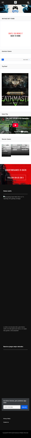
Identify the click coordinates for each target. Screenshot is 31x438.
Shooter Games (6, 139)
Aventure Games (7, 51)
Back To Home (15, 36)
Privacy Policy (6, 418)
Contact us (6, 422)
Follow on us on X (15, 177)
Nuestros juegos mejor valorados (13, 346)
